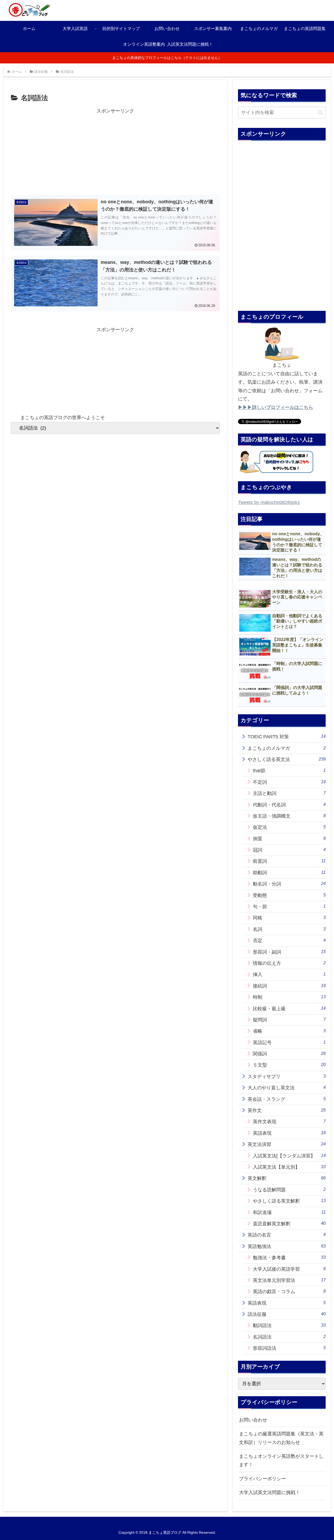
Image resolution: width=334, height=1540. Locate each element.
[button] (320, 113)
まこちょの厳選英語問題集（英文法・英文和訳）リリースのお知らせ (281, 1438)
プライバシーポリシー (262, 1478)
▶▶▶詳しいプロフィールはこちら (275, 407)
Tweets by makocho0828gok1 (269, 502)
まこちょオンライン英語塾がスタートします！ (281, 1460)
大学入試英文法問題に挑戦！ (269, 1492)
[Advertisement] (115, 151)
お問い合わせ (253, 1420)
